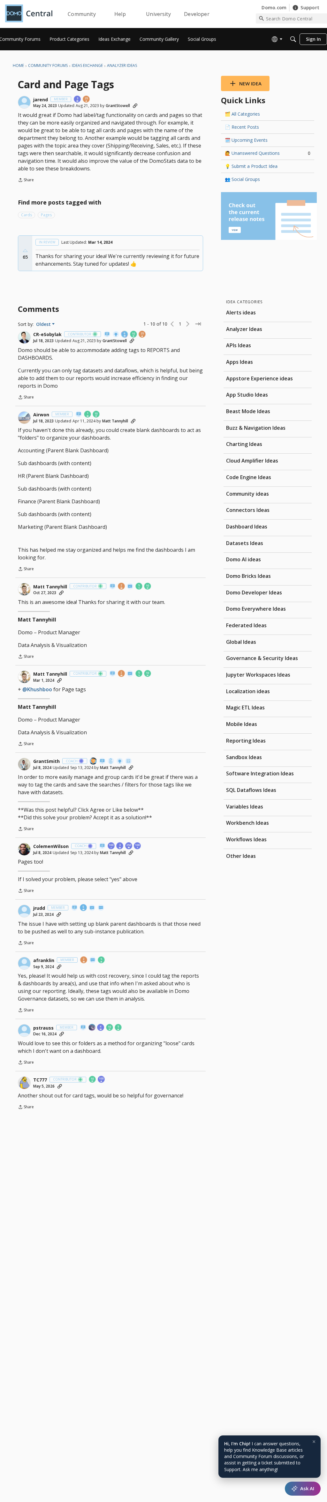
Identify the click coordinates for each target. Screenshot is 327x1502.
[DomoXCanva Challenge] (129, 761)
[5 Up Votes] (101, 960)
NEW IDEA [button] (250, 83)
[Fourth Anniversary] (101, 1028)
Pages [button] (46, 215)
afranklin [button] (43, 960)
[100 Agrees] (111, 846)
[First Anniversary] (88, 415)
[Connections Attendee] (92, 1028)
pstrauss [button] (43, 1028)
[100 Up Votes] (101, 1080)
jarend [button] (40, 100)
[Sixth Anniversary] (125, 335)
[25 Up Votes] (86, 100)
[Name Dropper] (107, 335)
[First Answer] (130, 587)
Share (26, 180)
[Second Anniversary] (121, 587)
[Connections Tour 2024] (93, 761)
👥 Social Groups (242, 179)
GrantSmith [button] (46, 761)
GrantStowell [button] (118, 105)
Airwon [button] (41, 415)
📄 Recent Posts (242, 127)
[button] (24, 102)
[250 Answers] (129, 846)
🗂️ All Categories (242, 114)
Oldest (44, 324)
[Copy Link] (135, 106)
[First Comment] (101, 908)
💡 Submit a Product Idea (251, 166)
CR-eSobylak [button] (47, 334)
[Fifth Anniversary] (83, 908)
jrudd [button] (39, 908)
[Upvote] (25, 251)
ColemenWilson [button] (51, 846)
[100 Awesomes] (137, 846)
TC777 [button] (40, 1080)
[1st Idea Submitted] (116, 335)
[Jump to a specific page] (198, 324)
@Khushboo (37, 689)
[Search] (293, 39)
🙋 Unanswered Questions (267, 153)
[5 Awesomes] (139, 587)
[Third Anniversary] (77, 100)
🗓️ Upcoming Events (246, 140)
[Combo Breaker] (111, 761)
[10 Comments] (134, 335)
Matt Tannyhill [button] (115, 421)
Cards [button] (26, 215)
